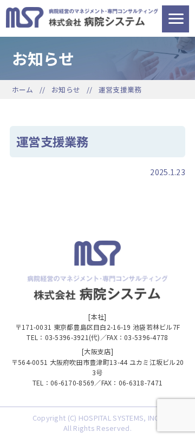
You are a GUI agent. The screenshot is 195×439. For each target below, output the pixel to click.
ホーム (23, 89)
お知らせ (65, 89)
